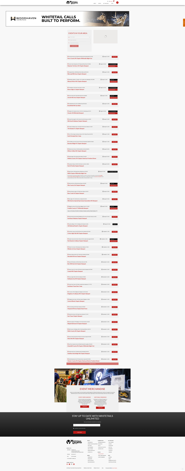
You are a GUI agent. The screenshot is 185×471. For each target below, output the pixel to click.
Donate (110, 436)
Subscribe (79, 424)
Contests (110, 442)
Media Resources (91, 454)
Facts (99, 437)
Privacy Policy (97, 460)
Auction (110, 439)
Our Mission (90, 434)
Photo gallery (91, 452)
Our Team (90, 437)
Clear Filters (74, 34)
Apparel (110, 449)
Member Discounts (112, 452)
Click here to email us (71, 450)
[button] (106, 3)
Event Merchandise (102, 447)
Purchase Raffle (114, 70)
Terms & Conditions (87, 460)
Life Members (90, 439)
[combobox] (79, 26)
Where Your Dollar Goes (93, 436)
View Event (115, 45)
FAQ (102, 460)
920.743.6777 (73, 446)
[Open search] (108, 1)
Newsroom (90, 449)
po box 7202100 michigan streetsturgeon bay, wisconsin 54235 (77, 443)
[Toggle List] (89, 26)
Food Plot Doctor (102, 439)
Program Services (101, 434)
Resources (100, 436)
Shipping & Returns (112, 454)
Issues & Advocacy (91, 442)
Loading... (92, 352)
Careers (110, 444)
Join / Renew (111, 434)
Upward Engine (114, 460)
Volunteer (111, 437)
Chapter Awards (101, 449)
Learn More (84, 395)
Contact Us (90, 444)
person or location (98, 165)
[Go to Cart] (113, 1)
